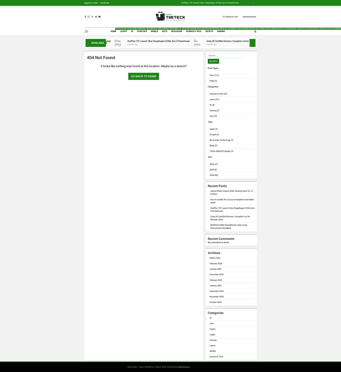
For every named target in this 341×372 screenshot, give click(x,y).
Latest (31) (214, 99)
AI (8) (212, 105)
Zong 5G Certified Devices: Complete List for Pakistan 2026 (212, 3)
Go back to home (143, 76)
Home (114, 30)
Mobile (155, 30)
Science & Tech (193, 31)
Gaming (221, 31)
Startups (143, 30)
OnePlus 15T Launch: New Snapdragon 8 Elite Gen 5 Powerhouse (142, 41)
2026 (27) (214, 164)
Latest (124, 30)
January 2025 (215, 285)
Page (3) (213, 81)
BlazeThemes (184, 367)
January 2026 (215, 269)
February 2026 (216, 263)
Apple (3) (214, 129)
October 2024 (216, 302)
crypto (212, 334)
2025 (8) (213, 170)
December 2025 (217, 274)
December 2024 (217, 291)
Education (177, 30)
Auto (164, 31)
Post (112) (214, 75)
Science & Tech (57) (218, 94)
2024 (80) (214, 175)
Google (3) (214, 134)
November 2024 (217, 296)
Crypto (209, 31)
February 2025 (216, 280)
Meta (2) (213, 145)
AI (133, 30)
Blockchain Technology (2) (221, 140)
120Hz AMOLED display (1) (222, 151)
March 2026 (215, 258)
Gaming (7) (214, 110)
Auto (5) (213, 116)
